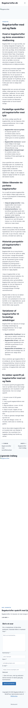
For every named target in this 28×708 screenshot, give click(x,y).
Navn (4, 659)
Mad (3, 607)
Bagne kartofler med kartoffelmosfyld (7, 447)
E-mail (4, 666)
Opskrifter (5, 21)
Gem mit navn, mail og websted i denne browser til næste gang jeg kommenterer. (13, 677)
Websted (5, 672)
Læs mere (5, 617)
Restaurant (14, 704)
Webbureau (14, 696)
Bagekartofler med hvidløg (22, 446)
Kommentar (6, 653)
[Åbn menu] (24, 3)
